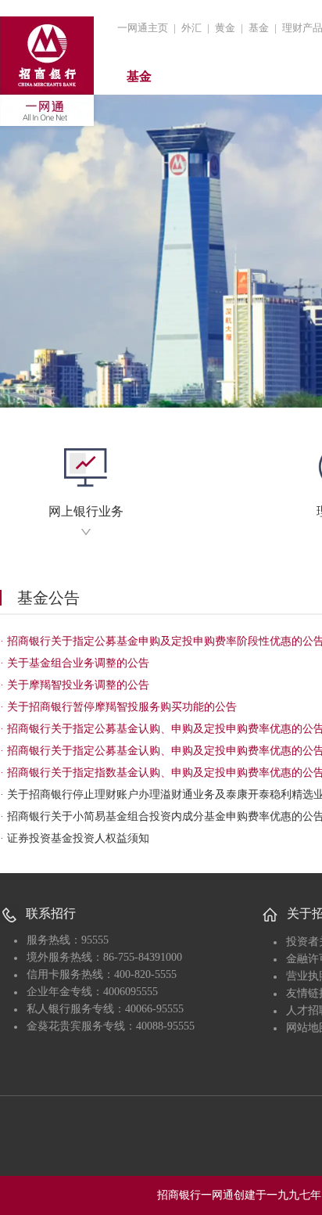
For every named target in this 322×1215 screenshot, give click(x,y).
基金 (259, 28)
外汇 (191, 28)
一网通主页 (142, 28)
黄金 (225, 28)
